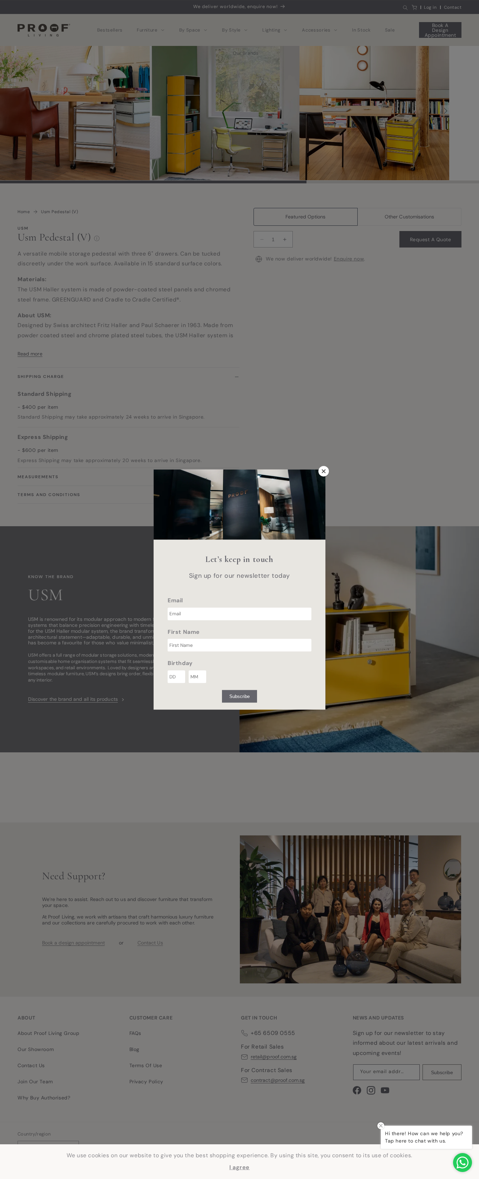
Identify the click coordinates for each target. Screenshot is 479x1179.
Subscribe (239, 696)
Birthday (180, 663)
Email (175, 600)
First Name (184, 632)
